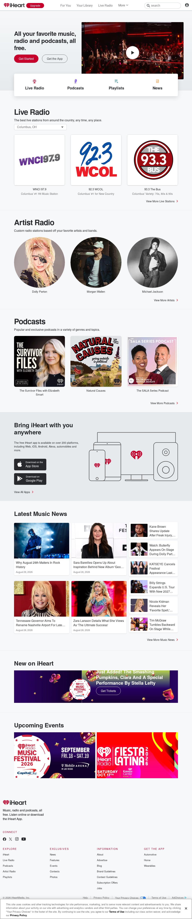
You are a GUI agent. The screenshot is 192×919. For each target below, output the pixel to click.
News (53, 854)
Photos (54, 877)
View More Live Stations (160, 201)
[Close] (186, 908)
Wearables (149, 865)
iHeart (6, 854)
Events (54, 865)
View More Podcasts (162, 403)
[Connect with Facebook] (4, 839)
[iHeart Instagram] (17, 839)
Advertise (102, 860)
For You (65, 5)
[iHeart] (14, 5)
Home (147, 860)
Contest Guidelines (107, 877)
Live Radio (105, 5)
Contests (55, 871)
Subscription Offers (107, 882)
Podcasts (8, 865)
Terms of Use (159, 897)
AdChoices (178, 897)
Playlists (7, 877)
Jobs (99, 888)
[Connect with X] (10, 839)
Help (85, 897)
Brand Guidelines (106, 871)
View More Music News (161, 639)
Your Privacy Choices (127, 898)
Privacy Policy (101, 897)
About (100, 854)
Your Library (84, 5)
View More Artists (164, 300)
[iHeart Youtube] (23, 839)
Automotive (150, 854)
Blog (99, 865)
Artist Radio (9, 871)
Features (54, 860)
